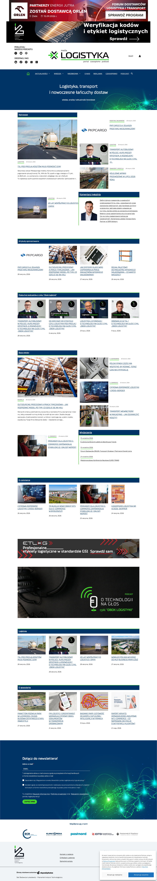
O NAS (87, 74)
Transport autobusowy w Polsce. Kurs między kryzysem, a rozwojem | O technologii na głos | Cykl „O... (123, 155)
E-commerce (114, 382)
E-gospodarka (114, 358)
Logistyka (21, 161)
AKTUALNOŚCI (41, 74)
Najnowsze (23, 115)
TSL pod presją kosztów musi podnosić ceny (39, 166)
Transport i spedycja (116, 168)
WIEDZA (57, 74)
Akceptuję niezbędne (114, 875)
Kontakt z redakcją (66, 854)
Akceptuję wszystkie (141, 875)
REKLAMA (97, 74)
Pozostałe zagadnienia (117, 120)
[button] (49, 73)
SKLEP (130, 56)
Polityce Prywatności (109, 861)
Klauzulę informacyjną (41, 794)
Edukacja (21, 399)
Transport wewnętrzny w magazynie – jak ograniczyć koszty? (124, 414)
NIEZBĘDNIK (73, 74)
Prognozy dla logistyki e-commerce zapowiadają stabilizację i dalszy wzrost (62, 444)
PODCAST (125, 74)
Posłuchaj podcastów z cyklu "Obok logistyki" (38, 295)
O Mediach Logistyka (67, 858)
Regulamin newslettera (79, 794)
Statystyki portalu (66, 861)
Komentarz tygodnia (90, 194)
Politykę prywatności (59, 794)
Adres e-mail (27, 764)
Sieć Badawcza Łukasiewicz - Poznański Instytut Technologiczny (39, 877)
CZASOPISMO (111, 74)
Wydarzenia (86, 432)
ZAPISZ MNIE (29, 802)
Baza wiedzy (24, 353)
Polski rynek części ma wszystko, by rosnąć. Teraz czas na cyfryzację (123, 366)
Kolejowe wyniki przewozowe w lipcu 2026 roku (122, 176)
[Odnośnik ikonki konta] (140, 56)
